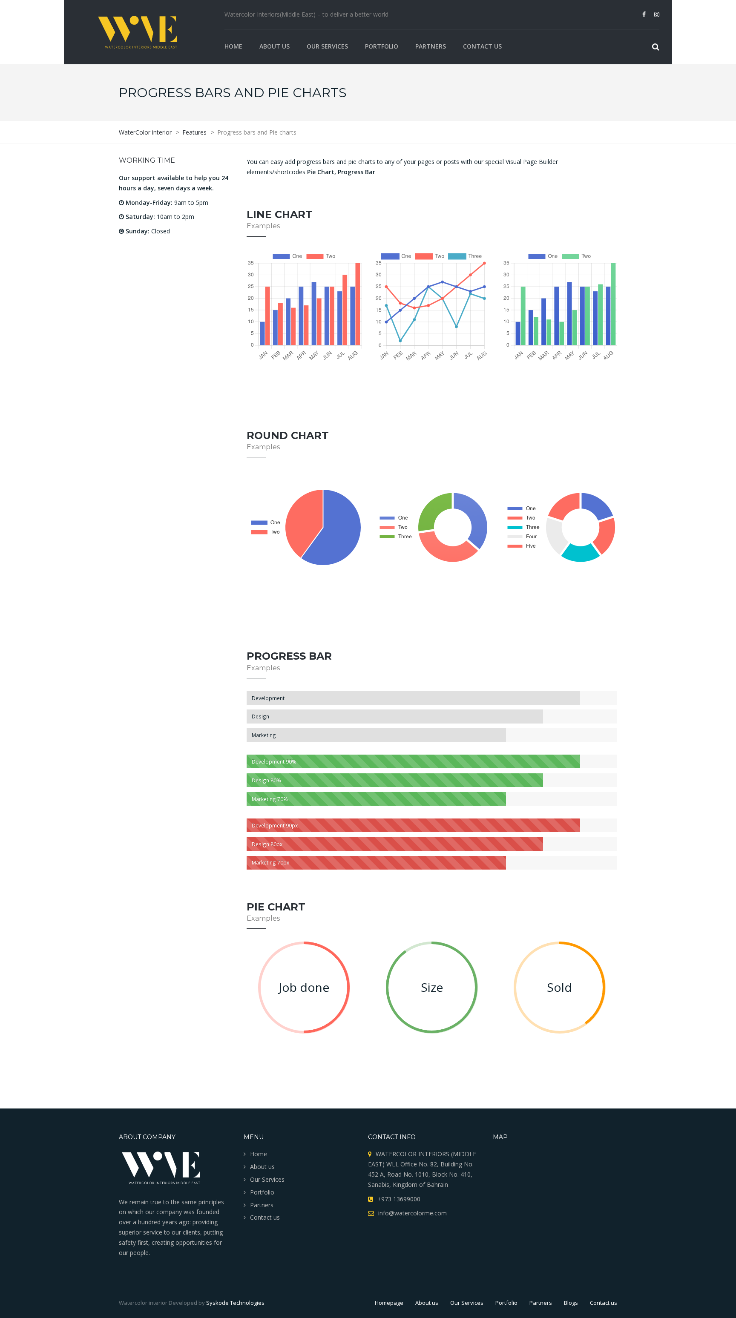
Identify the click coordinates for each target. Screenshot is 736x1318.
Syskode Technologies (235, 1303)
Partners (430, 46)
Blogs (571, 1303)
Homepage (389, 1303)
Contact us (482, 46)
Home (233, 46)
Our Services (327, 46)
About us (274, 46)
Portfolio (381, 46)
